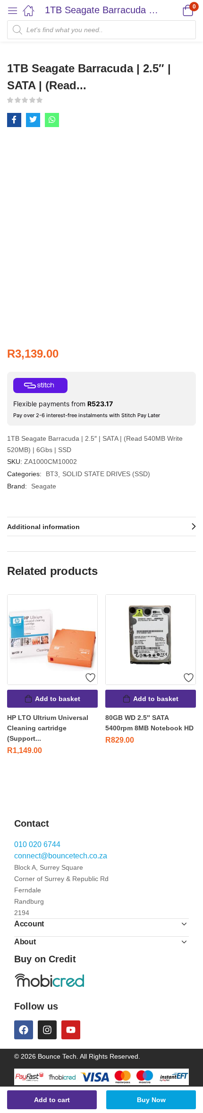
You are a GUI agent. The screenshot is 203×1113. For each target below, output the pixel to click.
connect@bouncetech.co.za (60, 856)
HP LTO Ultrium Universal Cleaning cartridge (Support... (47, 728)
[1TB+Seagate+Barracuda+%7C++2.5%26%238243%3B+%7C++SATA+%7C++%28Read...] (33, 120)
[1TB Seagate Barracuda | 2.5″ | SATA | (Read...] (14, 120)
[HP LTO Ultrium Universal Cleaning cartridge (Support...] (52, 639)
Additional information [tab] (43, 527)
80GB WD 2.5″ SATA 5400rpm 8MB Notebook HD (149, 723)
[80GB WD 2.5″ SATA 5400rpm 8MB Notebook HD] (150, 639)
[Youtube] (70, 1029)
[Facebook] (23, 1029)
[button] (176, 10)
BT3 (52, 474)
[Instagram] (47, 1029)
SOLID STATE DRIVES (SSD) (106, 474)
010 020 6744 (37, 844)
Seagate (43, 486)
